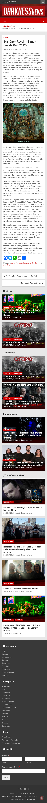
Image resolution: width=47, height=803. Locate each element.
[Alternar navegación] (5, 20)
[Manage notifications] (41, 798)
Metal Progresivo (25, 263)
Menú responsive (42, 2)
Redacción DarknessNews (22, 440)
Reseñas (6, 38)
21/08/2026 (7, 317)
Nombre (6, 755)
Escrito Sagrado (8, 672)
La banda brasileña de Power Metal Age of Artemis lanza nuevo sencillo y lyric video (23, 464)
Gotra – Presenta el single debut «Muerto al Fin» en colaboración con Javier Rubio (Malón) (22, 435)
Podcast (5, 675)
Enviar (6, 778)
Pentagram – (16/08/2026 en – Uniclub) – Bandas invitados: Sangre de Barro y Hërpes (22, 312)
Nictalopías (6, 711)
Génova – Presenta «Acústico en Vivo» (21, 588)
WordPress (30, 799)
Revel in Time (36, 263)
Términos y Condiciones (11, 743)
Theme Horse (37, 796)
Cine (3, 689)
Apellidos (28, 763)
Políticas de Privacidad (10, 740)
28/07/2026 (7, 468)
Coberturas (8, 307)
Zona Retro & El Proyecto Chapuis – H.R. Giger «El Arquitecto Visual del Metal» (22, 402)
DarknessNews (29, 793)
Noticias (7, 291)
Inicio (4, 651)
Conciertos (8, 502)
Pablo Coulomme (19, 49)
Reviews (5, 723)
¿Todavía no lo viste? (14, 475)
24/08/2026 (7, 513)
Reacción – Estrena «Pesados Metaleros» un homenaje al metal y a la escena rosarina (22, 549)
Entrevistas (6, 666)
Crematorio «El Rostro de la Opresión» (21, 342)
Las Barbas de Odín (9, 708)
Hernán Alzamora (19, 345)
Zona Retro (17, 339)
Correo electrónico (11, 767)
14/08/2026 (7, 406)
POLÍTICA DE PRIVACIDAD (12, 796)
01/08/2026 (7, 440)
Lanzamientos (10, 414)
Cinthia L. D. (17, 317)
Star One (6, 265)
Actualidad (8, 541)
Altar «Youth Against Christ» (30, 283)
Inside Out (14, 263)
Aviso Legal (6, 737)
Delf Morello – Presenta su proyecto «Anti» (22, 276)
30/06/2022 (7, 49)
